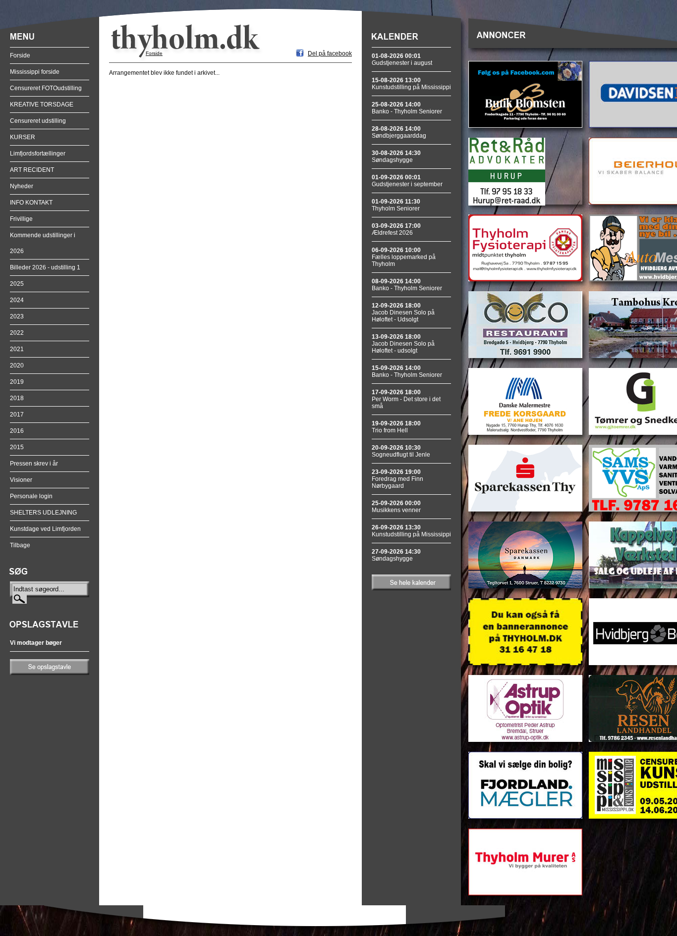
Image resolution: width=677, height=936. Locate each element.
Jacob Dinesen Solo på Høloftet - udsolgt (403, 343)
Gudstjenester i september (407, 181)
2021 (17, 349)
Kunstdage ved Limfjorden (45, 528)
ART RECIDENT (32, 169)
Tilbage (20, 545)
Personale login (31, 496)
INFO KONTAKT (31, 202)
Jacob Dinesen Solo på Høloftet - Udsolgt (403, 312)
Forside (20, 55)
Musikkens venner (396, 507)
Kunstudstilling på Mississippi (411, 84)
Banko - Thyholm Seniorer (407, 108)
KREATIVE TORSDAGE (41, 104)
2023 (17, 316)
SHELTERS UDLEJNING (43, 512)
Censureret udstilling (38, 120)
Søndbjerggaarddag (399, 132)
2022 (17, 332)
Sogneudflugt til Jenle (401, 451)
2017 (17, 414)
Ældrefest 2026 (396, 229)
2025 (17, 283)
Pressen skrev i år (34, 463)
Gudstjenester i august (402, 59)
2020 (17, 365)
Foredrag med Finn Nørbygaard (397, 478)
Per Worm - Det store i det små (406, 399)
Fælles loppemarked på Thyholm (404, 257)
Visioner (21, 479)
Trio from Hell (396, 427)
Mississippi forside (34, 71)
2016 (17, 430)
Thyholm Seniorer (396, 205)
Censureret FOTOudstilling (46, 88)
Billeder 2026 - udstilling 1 (45, 267)
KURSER (22, 137)
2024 (17, 300)
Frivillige (21, 218)
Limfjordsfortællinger (37, 153)
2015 (17, 447)
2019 (17, 381)
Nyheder (21, 186)
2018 (17, 398)
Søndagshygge (396, 156)
